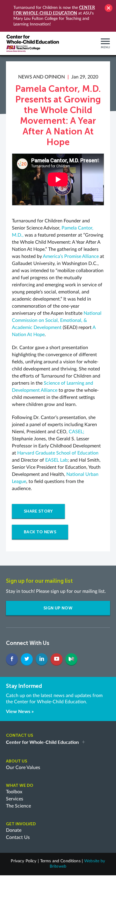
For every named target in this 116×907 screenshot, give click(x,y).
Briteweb (58, 866)
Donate (13, 830)
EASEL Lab (56, 460)
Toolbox (14, 791)
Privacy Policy (23, 861)
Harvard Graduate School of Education (57, 453)
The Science (18, 806)
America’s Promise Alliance (71, 256)
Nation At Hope (28, 334)
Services (14, 799)
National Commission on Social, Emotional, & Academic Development (56, 320)
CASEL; (76, 431)
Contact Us (18, 837)
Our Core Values (23, 767)
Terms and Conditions (60, 861)
